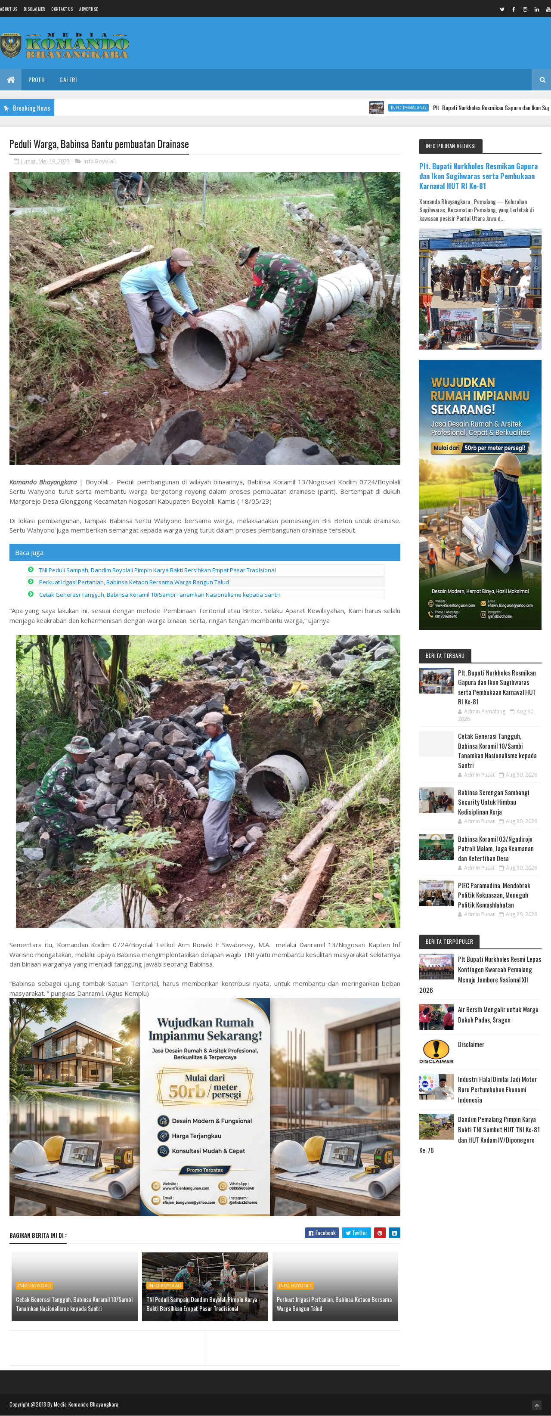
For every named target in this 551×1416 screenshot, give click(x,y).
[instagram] (525, 9)
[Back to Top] (537, 1405)
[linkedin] (537, 9)
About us (8, 9)
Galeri (68, 79)
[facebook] (513, 9)
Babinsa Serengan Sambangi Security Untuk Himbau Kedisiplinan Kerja (493, 801)
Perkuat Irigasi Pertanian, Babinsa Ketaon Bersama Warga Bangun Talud (134, 582)
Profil (37, 79)
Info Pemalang (360, 108)
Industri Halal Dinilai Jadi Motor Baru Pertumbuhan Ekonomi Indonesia (497, 1089)
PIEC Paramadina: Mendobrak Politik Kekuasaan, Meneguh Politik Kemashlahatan (494, 894)
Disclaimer (34, 9)
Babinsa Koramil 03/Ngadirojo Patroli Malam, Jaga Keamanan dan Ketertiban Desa (496, 848)
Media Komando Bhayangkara (86, 1404)
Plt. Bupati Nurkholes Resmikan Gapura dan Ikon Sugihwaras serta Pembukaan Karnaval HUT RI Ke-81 (478, 176)
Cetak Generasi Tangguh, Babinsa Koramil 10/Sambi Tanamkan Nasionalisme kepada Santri (159, 594)
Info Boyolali (100, 161)
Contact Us (62, 9)
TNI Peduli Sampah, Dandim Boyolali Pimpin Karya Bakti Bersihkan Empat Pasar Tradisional (157, 570)
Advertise (88, 9)
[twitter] (502, 9)
